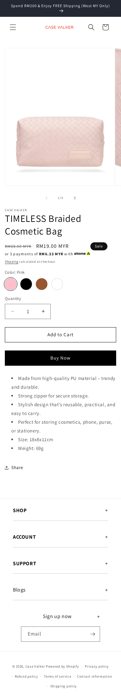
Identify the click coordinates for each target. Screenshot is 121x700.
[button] (13, 27)
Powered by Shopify (62, 666)
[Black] (26, 284)
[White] (57, 284)
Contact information (94, 676)
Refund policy (26, 676)
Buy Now (60, 358)
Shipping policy (63, 686)
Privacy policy (97, 666)
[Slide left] (46, 198)
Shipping (11, 261)
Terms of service (57, 676)
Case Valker (35, 666)
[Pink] (10, 284)
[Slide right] (75, 198)
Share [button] (17, 467)
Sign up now (57, 616)
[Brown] (41, 284)
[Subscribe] (93, 634)
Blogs (19, 590)
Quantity (13, 298)
